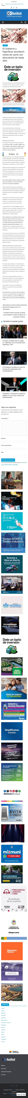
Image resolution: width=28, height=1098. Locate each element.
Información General (5, 1022)
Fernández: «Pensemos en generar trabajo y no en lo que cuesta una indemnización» (14, 395)
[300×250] (12, 492)
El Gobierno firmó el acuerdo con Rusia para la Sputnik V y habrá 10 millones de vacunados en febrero (14, 315)
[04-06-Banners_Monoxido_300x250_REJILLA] (12, 804)
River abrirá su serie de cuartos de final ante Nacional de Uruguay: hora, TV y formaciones (15, 307)
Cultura (2, 1010)
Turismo (3, 1041)
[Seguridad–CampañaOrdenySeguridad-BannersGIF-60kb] (12, 866)
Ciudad (2, 1008)
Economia (5, 45)
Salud (2, 1034)
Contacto (3, 1074)
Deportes (3, 1013)
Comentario (4, 418)
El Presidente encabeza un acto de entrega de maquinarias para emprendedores (14, 369)
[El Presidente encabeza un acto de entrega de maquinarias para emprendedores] (14, 352)
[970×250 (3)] (14, 108)
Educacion (3, 1017)
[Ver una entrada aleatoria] (25, 22)
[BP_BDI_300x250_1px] (13, 65)
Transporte (3, 1039)
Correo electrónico (6, 445)
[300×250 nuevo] (12, 723)
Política (2, 1032)
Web (2, 452)
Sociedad (3, 1037)
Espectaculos (4, 1020)
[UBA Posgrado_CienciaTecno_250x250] (10, 617)
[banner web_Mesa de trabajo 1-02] (14, 914)
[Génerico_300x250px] (12, 472)
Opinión (3, 1027)
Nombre (3, 438)
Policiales (3, 1029)
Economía (3, 1068)
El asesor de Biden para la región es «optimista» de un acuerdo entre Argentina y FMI (14, 342)
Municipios (3, 1025)
